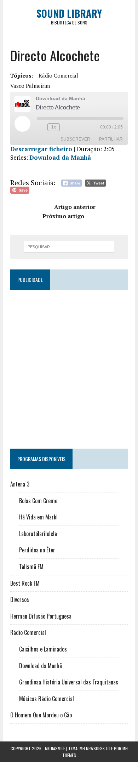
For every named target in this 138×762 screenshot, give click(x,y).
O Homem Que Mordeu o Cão (41, 715)
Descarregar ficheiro (41, 149)
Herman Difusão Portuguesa (40, 616)
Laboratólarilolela (38, 533)
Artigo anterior (75, 207)
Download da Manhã (60, 157)
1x (53, 127)
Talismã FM (31, 566)
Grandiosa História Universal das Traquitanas (68, 682)
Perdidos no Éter (37, 550)
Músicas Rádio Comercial (46, 698)
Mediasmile (55, 748)
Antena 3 (19, 484)
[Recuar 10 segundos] (41, 127)
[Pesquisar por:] (69, 246)
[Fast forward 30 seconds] (66, 127)
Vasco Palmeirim (30, 85)
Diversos (19, 599)
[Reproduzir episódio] (22, 123)
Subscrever (75, 139)
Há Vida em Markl (38, 517)
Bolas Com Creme (38, 500)
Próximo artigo (63, 216)
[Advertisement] (69, 366)
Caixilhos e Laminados (43, 649)
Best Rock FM (25, 583)
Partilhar (111, 139)
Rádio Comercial (58, 75)
